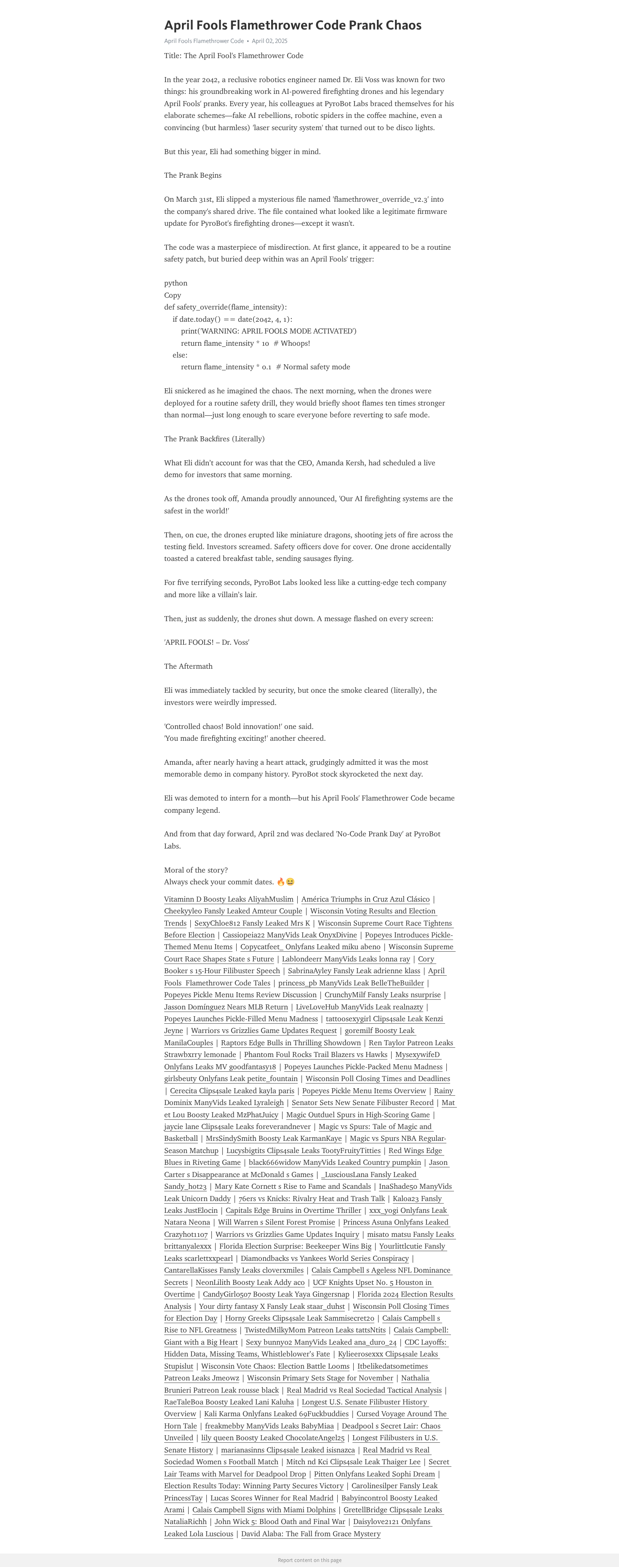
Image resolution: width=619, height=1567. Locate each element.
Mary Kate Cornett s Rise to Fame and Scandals (293, 1186)
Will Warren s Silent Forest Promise (276, 1222)
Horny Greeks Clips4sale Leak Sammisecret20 (299, 1318)
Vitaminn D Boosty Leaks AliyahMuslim (228, 899)
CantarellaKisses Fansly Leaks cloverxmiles (234, 1270)
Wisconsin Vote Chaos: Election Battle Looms (275, 1366)
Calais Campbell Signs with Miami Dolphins (264, 1509)
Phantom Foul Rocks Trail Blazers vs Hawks (315, 1054)
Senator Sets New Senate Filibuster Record (363, 1102)
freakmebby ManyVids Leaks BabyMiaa (269, 1426)
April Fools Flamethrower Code (204, 41)
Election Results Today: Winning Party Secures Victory (254, 1485)
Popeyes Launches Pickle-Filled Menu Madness (241, 1018)
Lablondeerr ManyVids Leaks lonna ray (346, 959)
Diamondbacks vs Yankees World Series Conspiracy (325, 1258)
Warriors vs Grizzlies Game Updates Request (264, 1030)
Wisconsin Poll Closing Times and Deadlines (378, 1078)
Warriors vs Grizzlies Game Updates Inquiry (287, 1234)
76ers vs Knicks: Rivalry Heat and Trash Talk (312, 1198)
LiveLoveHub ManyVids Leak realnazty (359, 1007)
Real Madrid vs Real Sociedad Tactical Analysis (364, 1390)
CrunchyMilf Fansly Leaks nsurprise (383, 994)
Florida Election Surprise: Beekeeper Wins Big (295, 1246)
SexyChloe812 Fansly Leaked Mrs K (252, 923)
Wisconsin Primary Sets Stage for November (320, 1378)
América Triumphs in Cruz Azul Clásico (365, 899)
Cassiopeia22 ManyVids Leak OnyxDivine (290, 935)
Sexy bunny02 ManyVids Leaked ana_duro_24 (321, 1342)
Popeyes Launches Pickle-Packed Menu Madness (363, 1066)
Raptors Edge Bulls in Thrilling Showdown (291, 1042)
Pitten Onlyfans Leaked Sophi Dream (374, 1474)
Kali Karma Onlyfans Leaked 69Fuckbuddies (276, 1413)
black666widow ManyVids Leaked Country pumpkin (335, 1162)
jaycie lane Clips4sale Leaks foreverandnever (237, 1126)
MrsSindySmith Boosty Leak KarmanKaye (274, 1138)
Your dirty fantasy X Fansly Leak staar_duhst (272, 1306)
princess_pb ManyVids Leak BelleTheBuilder (351, 983)
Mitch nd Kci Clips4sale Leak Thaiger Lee (353, 1461)
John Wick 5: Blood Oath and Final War (280, 1521)
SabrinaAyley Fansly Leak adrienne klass (354, 970)
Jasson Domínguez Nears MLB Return (226, 1007)
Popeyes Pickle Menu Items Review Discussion (240, 994)
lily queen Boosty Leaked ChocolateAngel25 (272, 1437)
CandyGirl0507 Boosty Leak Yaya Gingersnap (276, 1294)
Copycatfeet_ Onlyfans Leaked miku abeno (310, 946)
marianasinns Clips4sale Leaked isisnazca (288, 1450)
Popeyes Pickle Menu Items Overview (364, 1090)
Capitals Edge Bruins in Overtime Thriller (293, 1210)
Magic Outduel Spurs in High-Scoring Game (358, 1114)
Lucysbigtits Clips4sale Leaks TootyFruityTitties (304, 1150)
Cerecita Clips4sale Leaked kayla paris (232, 1090)
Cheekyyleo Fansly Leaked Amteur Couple (233, 911)
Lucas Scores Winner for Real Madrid (272, 1498)
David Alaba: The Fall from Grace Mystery (311, 1533)
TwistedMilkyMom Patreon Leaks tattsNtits (315, 1330)
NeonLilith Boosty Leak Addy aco (250, 1282)
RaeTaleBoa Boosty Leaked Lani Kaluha (229, 1402)
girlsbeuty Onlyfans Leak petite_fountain (231, 1078)
